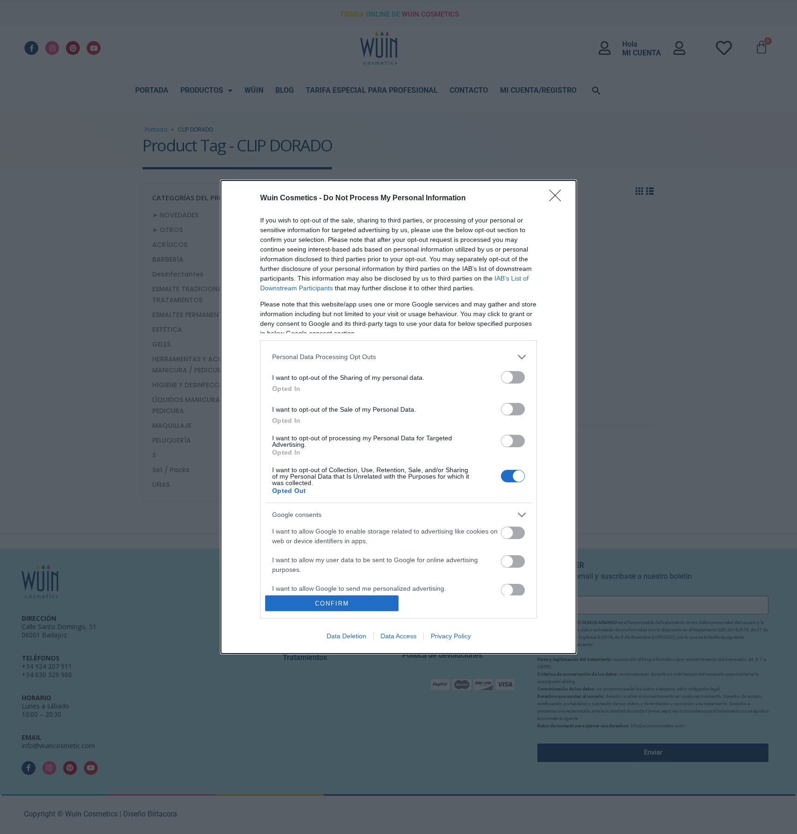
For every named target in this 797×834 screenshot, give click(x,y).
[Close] (558, 198)
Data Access (398, 636)
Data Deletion (346, 636)
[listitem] (398, 357)
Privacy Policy (451, 636)
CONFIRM (332, 603)
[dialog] (398, 417)
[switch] (513, 377)
